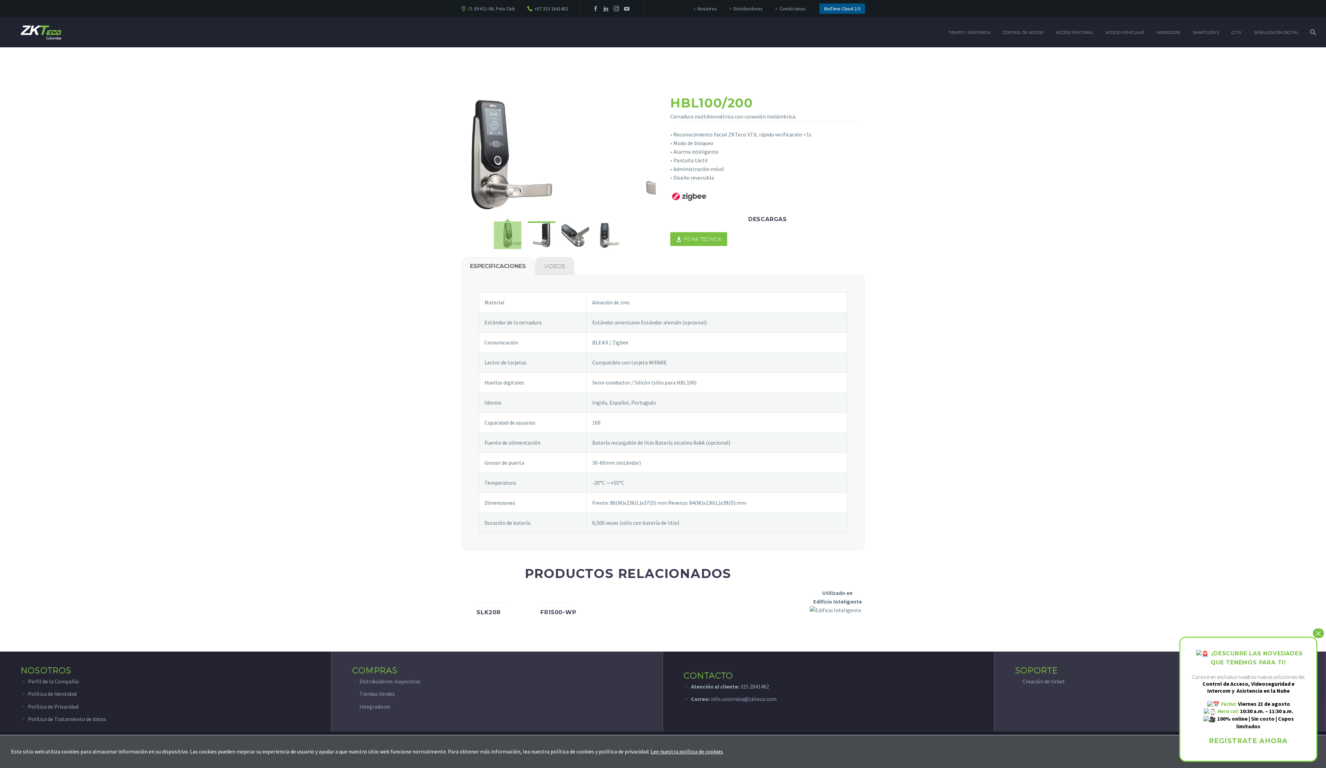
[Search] (1312, 32)
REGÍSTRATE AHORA (1248, 741)
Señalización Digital (1276, 32)
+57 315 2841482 (551, 9)
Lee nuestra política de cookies (687, 751)
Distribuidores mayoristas (390, 681)
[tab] (498, 266)
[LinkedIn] (606, 8)
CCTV (1236, 32)
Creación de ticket (1043, 681)
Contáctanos (792, 9)
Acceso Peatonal (1074, 32)
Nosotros (707, 9)
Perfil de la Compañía (53, 681)
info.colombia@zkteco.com (743, 698)
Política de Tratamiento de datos (67, 718)
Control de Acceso (1023, 32)
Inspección (1168, 32)
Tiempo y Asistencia (969, 32)
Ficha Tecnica (698, 239)
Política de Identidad (52, 693)
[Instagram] (616, 8)
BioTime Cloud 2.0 (842, 9)
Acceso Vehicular (1125, 32)
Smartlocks (1206, 32)
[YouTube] (627, 8)
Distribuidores (748, 9)
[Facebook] (595, 8)
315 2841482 (754, 686)
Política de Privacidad (53, 706)
